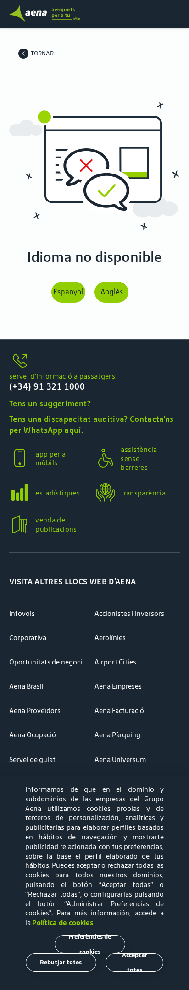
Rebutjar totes (61, 962)
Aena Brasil (26, 686)
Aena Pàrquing (117, 734)
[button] (94, 382)
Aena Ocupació (32, 734)
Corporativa (27, 637)
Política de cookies (62, 922)
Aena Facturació (119, 710)
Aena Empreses (118, 686)
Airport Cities (115, 662)
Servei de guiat (32, 759)
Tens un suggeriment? (50, 403)
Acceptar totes (134, 962)
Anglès (111, 291)
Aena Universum (120, 759)
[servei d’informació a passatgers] (94, 361)
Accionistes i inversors (129, 613)
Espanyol (68, 291)
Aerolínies (110, 637)
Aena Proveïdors (35, 710)
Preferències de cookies (89, 944)
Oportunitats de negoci (45, 662)
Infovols (22, 613)
